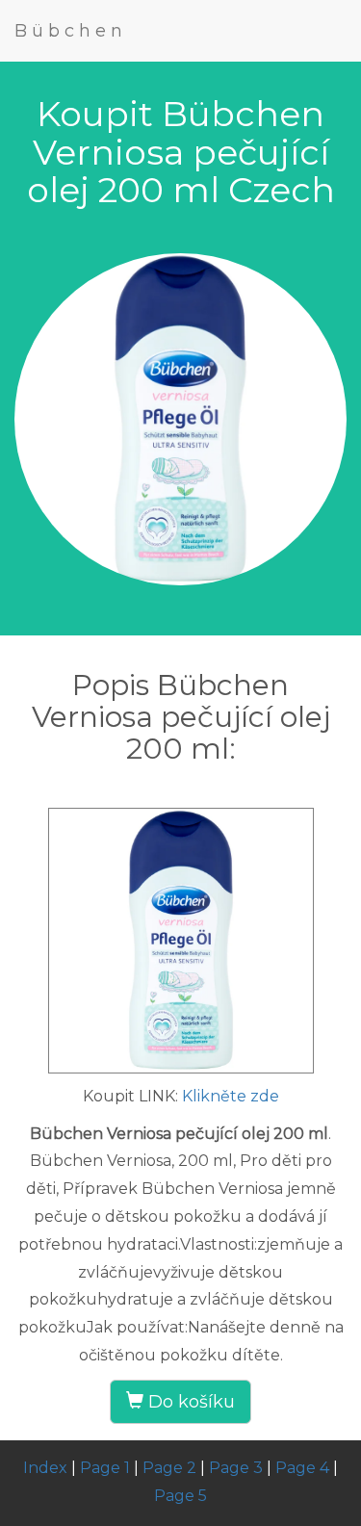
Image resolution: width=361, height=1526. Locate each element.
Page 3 (236, 1468)
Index (45, 1468)
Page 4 (302, 1468)
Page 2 (169, 1468)
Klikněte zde (230, 1096)
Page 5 (180, 1496)
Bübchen (70, 30)
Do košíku (189, 1401)
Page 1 (105, 1468)
